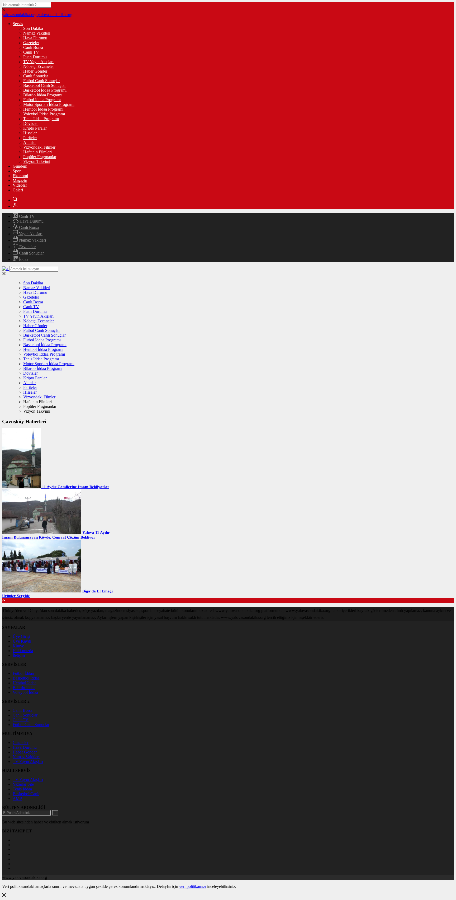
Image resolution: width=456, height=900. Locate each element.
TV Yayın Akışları (38, 61)
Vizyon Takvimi (36, 161)
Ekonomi (20, 175)
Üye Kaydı (22, 641)
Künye (18, 646)
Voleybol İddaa (25, 692)
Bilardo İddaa (24, 687)
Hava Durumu (35, 38)
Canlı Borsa (33, 47)
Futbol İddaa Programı (42, 99)
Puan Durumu (35, 57)
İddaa (23, 259)
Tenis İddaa (22, 789)
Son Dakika (33, 28)
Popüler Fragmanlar (39, 156)
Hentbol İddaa (24, 683)
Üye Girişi (21, 636)
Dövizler (30, 123)
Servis (18, 23)
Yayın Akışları (30, 234)
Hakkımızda (23, 650)
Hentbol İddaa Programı (43, 109)
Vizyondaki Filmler (39, 147)
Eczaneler (27, 246)
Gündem (20, 166)
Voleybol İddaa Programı (44, 114)
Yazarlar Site (23, 784)
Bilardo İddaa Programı (42, 95)
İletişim (19, 655)
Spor (17, 171)
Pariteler (30, 137)
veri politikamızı (192, 886)
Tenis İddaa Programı (41, 118)
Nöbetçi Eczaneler (38, 66)
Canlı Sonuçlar (35, 76)
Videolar (20, 185)
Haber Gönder (35, 71)
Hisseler (30, 133)
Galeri (18, 190)
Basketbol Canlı (26, 793)
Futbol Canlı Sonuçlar (41, 80)
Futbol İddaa (23, 673)
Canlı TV (31, 52)
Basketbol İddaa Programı (44, 90)
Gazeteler (31, 42)
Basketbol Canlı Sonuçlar (44, 85)
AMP (17, 798)
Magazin (20, 180)
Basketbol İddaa (26, 678)
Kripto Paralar (35, 128)
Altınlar (29, 142)
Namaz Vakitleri (36, 33)
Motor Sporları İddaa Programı (48, 104)
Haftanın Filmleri (37, 152)
